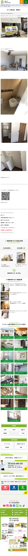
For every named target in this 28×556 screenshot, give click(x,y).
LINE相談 (23, 488)
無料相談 (5, 488)
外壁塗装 (7, 447)
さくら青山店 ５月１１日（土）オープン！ (20, 265)
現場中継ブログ (10, 13)
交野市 (5, 429)
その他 (23, 433)
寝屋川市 (23, 429)
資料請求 (21, 2)
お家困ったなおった (21, 444)
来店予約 (14, 488)
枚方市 (14, 429)
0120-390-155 (17, 463)
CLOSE (25, 540)
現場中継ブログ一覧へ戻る (14, 273)
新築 (21, 447)
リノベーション (7, 444)
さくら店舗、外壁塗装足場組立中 (5, 265)
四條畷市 (5, 433)
